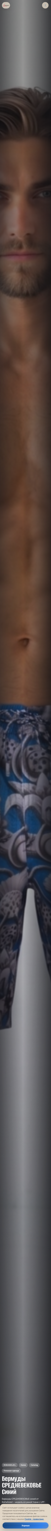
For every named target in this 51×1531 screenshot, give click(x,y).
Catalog (34, 1465)
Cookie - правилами (34, 1519)
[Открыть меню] (45, 5)
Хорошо (26, 1525)
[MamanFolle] (6, 5)
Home (23, 1465)
